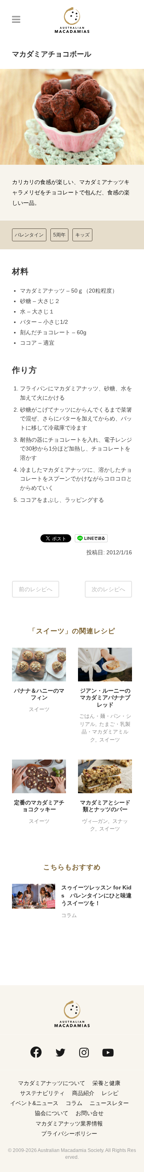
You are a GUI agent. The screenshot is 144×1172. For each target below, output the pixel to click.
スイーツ (39, 709)
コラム (69, 915)
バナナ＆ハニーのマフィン (39, 694)
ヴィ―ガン (95, 821)
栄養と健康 (106, 1083)
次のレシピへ (108, 589)
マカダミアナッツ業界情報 (69, 1123)
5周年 (59, 235)
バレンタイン (29, 235)
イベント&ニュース (34, 1103)
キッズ (82, 235)
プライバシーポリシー (69, 1133)
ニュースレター (109, 1103)
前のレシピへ (35, 589)
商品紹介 (83, 1093)
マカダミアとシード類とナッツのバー (105, 806)
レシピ (110, 1093)
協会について (51, 1113)
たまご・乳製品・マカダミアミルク (106, 732)
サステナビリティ (42, 1093)
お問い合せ (90, 1113)
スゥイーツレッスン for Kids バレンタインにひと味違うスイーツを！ (96, 895)
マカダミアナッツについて (51, 1083)
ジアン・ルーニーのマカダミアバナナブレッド (105, 697)
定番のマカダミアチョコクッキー (39, 806)
